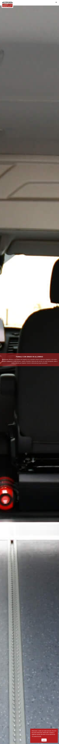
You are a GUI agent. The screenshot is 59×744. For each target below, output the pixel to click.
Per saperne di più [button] (36, 736)
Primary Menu (56, 2)
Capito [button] (44, 740)
